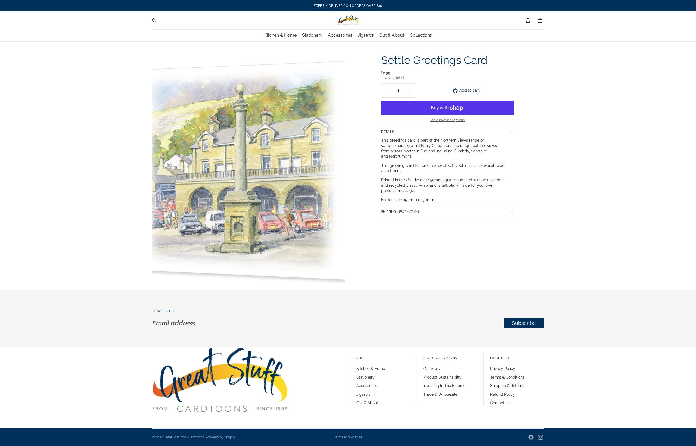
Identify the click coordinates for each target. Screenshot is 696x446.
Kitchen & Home (370, 368)
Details (387, 132)
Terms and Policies (348, 437)
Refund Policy (502, 394)
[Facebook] (531, 437)
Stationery (365, 377)
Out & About (367, 403)
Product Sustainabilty (442, 377)
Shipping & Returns (507, 385)
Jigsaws (363, 394)
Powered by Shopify (221, 437)
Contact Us (500, 403)
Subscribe (524, 323)
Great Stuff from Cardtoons (184, 437)
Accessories (367, 385)
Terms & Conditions (507, 377)
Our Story (431, 368)
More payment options (447, 120)
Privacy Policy (502, 368)
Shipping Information (400, 212)
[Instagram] (540, 437)
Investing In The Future (443, 385)
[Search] (154, 20)
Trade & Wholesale (440, 394)
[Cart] (540, 20)
